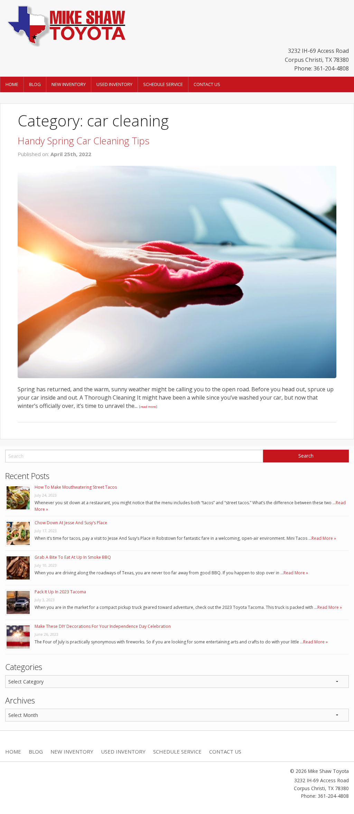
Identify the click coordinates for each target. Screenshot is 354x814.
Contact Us (207, 84)
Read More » (323, 538)
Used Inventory (114, 84)
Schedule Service (163, 84)
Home (12, 84)
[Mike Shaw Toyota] (65, 24)
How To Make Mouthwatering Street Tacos (76, 487)
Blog (35, 84)
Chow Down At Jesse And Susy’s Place (71, 523)
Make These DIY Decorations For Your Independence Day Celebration (103, 626)
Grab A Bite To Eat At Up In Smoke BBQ (73, 557)
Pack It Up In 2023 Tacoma (60, 592)
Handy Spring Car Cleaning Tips (83, 140)
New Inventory (69, 84)
